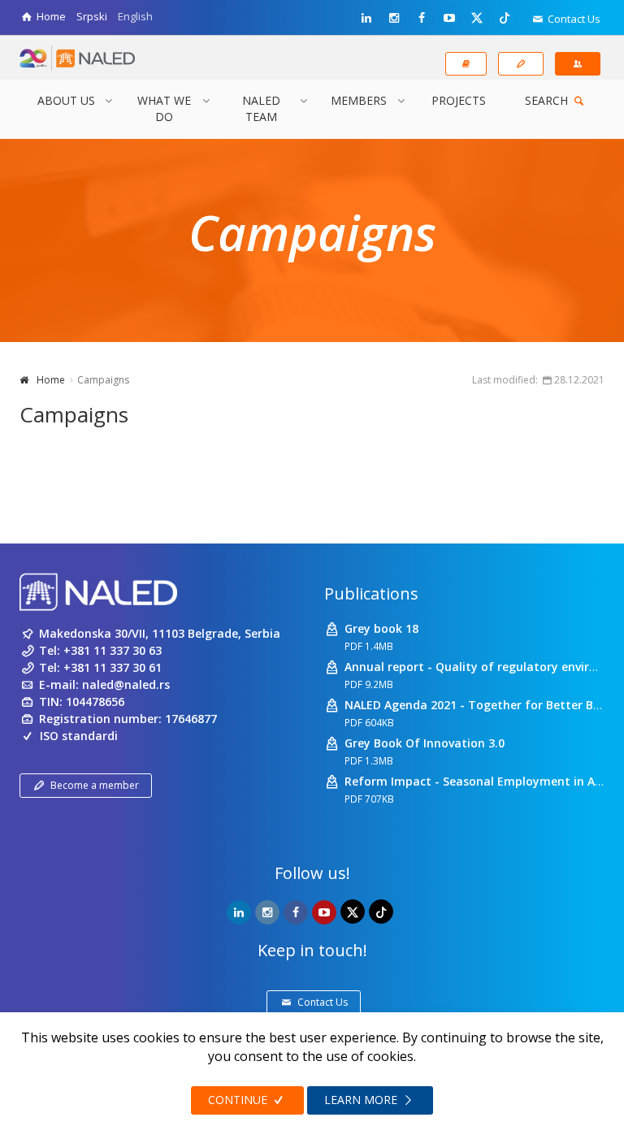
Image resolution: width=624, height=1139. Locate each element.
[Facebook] (422, 18)
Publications (371, 593)
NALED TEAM (261, 108)
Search (548, 100)
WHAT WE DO (164, 108)
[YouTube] (449, 18)
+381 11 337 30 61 (112, 667)
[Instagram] (394, 18)
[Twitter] (477, 17)
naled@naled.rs (126, 684)
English (135, 16)
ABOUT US (66, 100)
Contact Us (572, 18)
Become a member (94, 785)
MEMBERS (359, 100)
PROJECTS (458, 100)
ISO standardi (79, 735)
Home (51, 380)
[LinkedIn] (366, 18)
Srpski (91, 16)
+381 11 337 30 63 (112, 650)
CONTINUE (239, 1099)
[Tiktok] (504, 17)
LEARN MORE (362, 1099)
